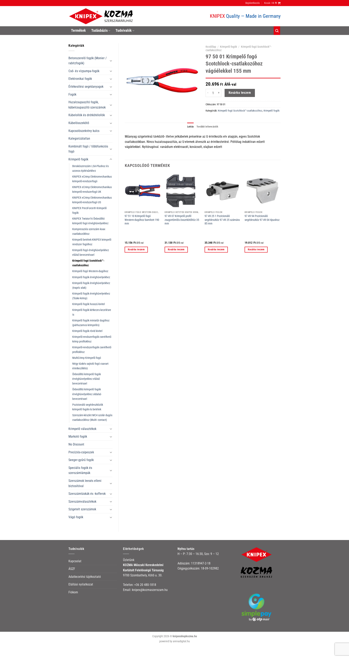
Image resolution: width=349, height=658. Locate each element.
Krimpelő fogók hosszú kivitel (88, 304)
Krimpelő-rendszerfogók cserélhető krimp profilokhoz (91, 339)
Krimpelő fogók (78, 159)
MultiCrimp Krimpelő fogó (86, 358)
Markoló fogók (77, 436)
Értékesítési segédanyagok (85, 86)
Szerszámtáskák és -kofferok (87, 494)
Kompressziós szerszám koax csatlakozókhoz (88, 231)
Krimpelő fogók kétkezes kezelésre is (91, 312)
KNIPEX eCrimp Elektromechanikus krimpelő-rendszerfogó (92, 179)
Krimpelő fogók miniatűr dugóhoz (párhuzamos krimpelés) (90, 323)
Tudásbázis (99, 30)
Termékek (78, 30)
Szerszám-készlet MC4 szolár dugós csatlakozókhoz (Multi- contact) (92, 418)
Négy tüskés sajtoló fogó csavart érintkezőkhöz (90, 366)
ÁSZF (71, 569)
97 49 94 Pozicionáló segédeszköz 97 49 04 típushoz (262, 218)
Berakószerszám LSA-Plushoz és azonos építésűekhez (90, 168)
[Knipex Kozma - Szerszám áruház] (101, 16)
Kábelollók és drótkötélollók (86, 115)
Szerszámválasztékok (82, 501)
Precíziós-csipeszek (81, 452)
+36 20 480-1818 (145, 585)
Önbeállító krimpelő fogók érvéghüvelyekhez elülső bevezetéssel (86, 379)
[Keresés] (277, 30)
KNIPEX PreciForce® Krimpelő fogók (89, 210)
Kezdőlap (211, 46)
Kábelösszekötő (78, 123)
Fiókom (73, 592)
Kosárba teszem (240, 93)
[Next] (280, 216)
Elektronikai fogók (80, 79)
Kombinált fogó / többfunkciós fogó (88, 149)
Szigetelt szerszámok (82, 509)
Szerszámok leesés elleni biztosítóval (84, 483)
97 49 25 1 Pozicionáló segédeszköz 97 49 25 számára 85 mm (222, 219)
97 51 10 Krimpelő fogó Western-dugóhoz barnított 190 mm (142, 219)
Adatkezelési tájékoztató (84, 577)
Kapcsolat (74, 561)
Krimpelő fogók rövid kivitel (87, 331)
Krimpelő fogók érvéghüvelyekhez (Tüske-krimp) (91, 296)
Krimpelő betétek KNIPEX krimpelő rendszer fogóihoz (91, 242)
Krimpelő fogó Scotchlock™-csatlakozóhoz (88, 263)
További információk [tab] (207, 126)
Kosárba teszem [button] (136, 249)
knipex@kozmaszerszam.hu (150, 590)
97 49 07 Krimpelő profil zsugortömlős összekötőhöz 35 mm (182, 219)
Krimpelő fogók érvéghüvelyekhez (91, 277)
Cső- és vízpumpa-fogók (83, 71)
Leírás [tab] (190, 126)
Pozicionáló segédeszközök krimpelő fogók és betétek (87, 407)
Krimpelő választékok (82, 429)
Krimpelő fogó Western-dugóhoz (90, 271)
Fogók (72, 94)
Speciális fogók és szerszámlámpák (80, 470)
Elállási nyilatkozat (80, 584)
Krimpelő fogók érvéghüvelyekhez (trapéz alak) (91, 285)
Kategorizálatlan (79, 138)
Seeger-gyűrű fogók (81, 460)
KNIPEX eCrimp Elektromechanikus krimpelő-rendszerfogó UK (92, 189)
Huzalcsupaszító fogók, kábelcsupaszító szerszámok (87, 104)
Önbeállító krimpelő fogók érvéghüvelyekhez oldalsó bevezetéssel (86, 394)
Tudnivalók (124, 30)
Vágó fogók (75, 517)
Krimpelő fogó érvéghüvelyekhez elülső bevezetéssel (90, 252)
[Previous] (125, 216)
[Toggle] (110, 60)
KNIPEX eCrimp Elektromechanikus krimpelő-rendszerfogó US (92, 200)
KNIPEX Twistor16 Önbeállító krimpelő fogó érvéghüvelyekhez (90, 221)
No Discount (76, 444)
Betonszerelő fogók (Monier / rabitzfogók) (87, 60)
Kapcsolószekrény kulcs (83, 131)
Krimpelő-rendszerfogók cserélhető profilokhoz (91, 350)
